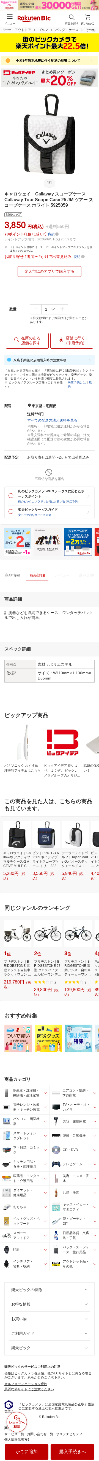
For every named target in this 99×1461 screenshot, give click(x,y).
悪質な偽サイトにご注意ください (29, 1389)
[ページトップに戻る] (91, 1443)
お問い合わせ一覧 (40, 1434)
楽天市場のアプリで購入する (49, 271)
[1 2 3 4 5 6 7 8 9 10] (49, 309)
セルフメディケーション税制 (25, 1384)
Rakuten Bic (34, 19)
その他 (90, 30)
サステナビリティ (69, 1434)
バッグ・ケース (66, 30)
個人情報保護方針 (17, 1440)
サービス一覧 (14, 1434)
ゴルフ (43, 30)
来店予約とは (77, 382)
